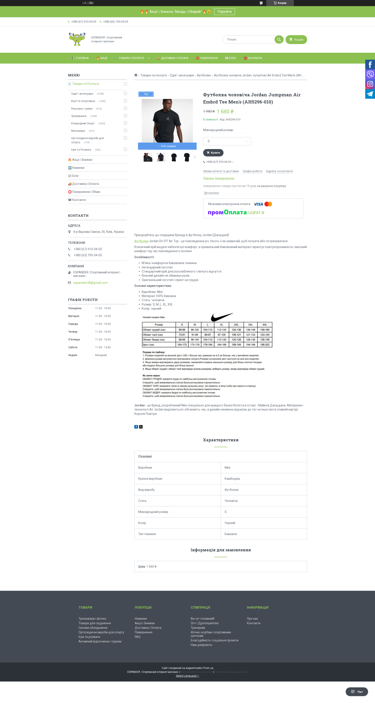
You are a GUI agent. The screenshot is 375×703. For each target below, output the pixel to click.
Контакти (253, 623)
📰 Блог (230, 58)
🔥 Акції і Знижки (80, 159)
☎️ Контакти (253, 58)
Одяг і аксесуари (182, 75)
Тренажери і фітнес (92, 618)
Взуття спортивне (83, 101)
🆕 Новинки (76, 167)
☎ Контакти (77, 200)
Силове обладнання (93, 627)
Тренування (78, 116)
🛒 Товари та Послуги (83, 83)
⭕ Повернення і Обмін (84, 192)
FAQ (137, 637)
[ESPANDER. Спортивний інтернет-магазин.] (77, 47)
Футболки (204, 75)
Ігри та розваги (89, 637)
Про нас (252, 618)
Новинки (141, 618)
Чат (360, 691)
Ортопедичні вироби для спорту (87, 140)
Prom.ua (208, 668)
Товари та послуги (153, 75)
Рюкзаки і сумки (81, 108)
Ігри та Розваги (81, 149)
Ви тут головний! (202, 618)
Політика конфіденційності (231, 671)
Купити (215, 152)
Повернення (143, 632)
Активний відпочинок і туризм (100, 641)
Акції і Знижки (145, 623)
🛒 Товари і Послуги (129, 58)
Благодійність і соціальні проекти (214, 640)
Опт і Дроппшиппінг (205, 623)
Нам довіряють (201, 645)
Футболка (141, 241)
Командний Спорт (83, 123)
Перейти (225, 12)
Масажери (78, 130)
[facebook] (136, 427)
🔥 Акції (101, 58)
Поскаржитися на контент (197, 671)
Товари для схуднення (95, 623)
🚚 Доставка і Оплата (172, 58)
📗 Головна (80, 58)
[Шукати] (279, 39)
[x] (141, 427)
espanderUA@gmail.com (90, 282)
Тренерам (198, 627)
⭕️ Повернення (207, 58)
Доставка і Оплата (148, 627)
